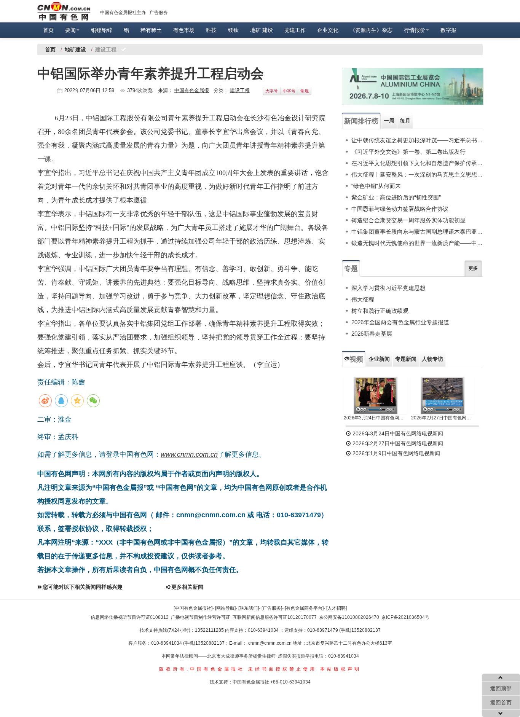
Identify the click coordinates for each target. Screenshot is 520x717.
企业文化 (327, 30)
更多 (473, 268)
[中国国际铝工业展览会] (412, 86)
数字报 (448, 30)
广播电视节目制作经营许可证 (200, 617)
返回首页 (501, 702)
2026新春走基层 (371, 333)
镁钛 (233, 30)
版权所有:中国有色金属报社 (202, 669)
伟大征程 (362, 299)
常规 (304, 91)
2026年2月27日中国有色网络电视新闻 (443, 418)
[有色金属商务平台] (304, 608)
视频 (356, 359)
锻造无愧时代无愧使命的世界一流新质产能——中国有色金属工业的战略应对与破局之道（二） (417, 243)
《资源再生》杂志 (371, 30)
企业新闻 (379, 359)
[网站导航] (225, 608)
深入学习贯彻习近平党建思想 (388, 288)
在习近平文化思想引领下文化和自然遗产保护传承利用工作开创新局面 (417, 163)
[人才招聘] (336, 608)
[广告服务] (272, 608)
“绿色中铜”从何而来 (376, 186)
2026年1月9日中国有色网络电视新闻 (395, 453)
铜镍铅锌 (101, 30)
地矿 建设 (261, 30)
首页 (48, 30)
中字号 (289, 91)
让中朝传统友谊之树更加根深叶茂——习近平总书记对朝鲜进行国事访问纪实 (417, 140)
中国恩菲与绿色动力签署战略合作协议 (399, 209)
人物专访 (432, 359)
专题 (351, 268)
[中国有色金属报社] (193, 608)
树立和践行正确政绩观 (379, 311)
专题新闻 (405, 359)
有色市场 (184, 30)
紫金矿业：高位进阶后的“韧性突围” (396, 197)
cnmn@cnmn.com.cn (270, 643)
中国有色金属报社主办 (123, 12)
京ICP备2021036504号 (405, 617)
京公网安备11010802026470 (349, 617)
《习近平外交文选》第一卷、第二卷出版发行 (408, 151)
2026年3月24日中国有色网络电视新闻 (375, 418)
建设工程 (240, 90)
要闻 (70, 30)
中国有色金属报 (191, 90)
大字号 (271, 91)
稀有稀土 (151, 30)
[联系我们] (248, 608)
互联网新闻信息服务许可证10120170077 (275, 617)
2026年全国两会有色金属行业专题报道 (400, 322)
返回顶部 (501, 688)
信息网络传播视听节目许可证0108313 (130, 617)
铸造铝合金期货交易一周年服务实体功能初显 (408, 220)
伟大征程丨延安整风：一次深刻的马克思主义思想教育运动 (417, 174)
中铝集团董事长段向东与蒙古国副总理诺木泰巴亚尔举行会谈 (417, 231)
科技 (211, 30)
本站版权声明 (340, 669)
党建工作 (295, 30)
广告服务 (159, 12)
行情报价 (414, 30)
